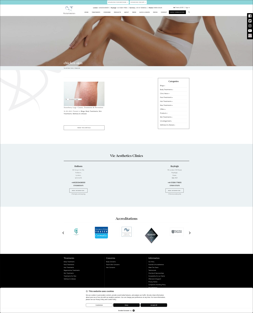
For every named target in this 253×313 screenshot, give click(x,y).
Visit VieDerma (152, 287)
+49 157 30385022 (141, 8)
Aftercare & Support (154, 279)
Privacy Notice (152, 282)
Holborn (78, 166)
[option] (76, 232)
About (126, 12)
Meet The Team (153, 267)
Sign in (188, 7)
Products (117, 12)
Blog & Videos (145, 12)
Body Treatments (92, 111)
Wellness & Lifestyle (80, 114)
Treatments (96, 12)
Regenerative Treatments (72, 270)
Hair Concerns (110, 267)
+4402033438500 (103, 8)
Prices (155, 12)
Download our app (138, 2)
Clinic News (164, 93)
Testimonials (152, 270)
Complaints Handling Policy (157, 285)
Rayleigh (175, 166)
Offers (162, 109)
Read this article (84, 127)
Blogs (83, 111)
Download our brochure (117, 2)
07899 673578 (157, 8)
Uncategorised (165, 121)
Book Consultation (177, 12)
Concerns (107, 12)
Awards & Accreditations (156, 264)
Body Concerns (111, 262)
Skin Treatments (165, 117)
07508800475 (78, 185)
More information (78, 190)
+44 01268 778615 (122, 8)
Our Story (151, 262)
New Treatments (166, 105)
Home (86, 12)
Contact (164, 12)
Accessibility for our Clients (156, 276)
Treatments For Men (70, 276)
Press (134, 12)
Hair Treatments (165, 101)
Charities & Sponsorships (156, 273)
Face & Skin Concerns (112, 264)
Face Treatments (166, 97)
